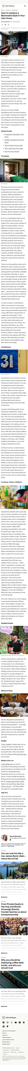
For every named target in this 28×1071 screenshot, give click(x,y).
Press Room (21, 1052)
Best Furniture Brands (12, 151)
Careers (17, 1048)
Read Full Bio (11, 846)
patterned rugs (21, 754)
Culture (3, 850)
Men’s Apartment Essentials (14, 148)
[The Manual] (8, 6)
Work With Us (6, 1050)
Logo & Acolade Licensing (8, 1039)
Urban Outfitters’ (6, 744)
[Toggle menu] (25, 6)
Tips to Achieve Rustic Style (14, 145)
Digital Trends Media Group (8, 1048)
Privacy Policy (14, 1052)
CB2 (5, 801)
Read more (4, 897)
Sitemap (5, 1054)
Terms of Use (6, 1052)
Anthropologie (6, 764)
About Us (4, 1033)
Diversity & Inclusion (15, 1050)
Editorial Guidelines (6, 1037)
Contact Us (4, 1035)
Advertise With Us (6, 1042)
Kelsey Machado (6, 21)
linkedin (10, 840)
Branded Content (6, 1044)
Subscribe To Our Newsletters (9, 1031)
